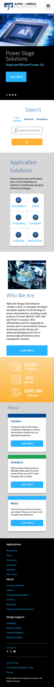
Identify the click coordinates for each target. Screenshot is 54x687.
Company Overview (15, 585)
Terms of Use (12, 663)
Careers (10, 590)
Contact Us (11, 648)
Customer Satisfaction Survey (20, 609)
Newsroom (11, 604)
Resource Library (14, 628)
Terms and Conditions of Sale (19, 668)
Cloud (35, 206)
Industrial (18, 240)
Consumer (35, 223)
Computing (18, 223)
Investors (10, 599)
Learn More (42, 76)
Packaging (11, 623)
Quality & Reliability (15, 632)
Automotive (18, 206)
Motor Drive (35, 240)
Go (27, 141)
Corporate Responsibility (17, 595)
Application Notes (14, 637)
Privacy (9, 672)
